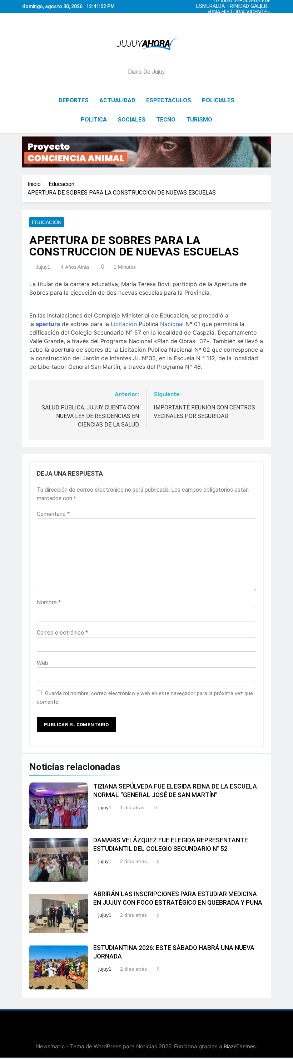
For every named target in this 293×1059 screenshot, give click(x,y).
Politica (94, 119)
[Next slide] (267, 5)
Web (42, 663)
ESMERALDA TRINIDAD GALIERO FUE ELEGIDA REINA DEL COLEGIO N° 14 (233, 6)
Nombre (49, 602)
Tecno (165, 119)
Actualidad (117, 100)
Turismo (199, 119)
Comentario (53, 514)
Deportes (74, 100)
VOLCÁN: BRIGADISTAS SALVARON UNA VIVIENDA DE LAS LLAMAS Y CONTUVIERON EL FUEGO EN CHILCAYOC (235, 18)
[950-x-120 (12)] (146, 152)
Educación (46, 222)
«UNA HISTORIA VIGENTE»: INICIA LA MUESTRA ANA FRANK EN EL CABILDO (239, 12)
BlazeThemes (240, 1046)
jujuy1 (43, 267)
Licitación (124, 323)
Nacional (172, 323)
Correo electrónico (62, 632)
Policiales (218, 100)
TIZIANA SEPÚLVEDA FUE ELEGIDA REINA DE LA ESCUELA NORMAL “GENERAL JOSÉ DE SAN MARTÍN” (234, 23)
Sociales (131, 119)
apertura (48, 323)
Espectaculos (168, 100)
